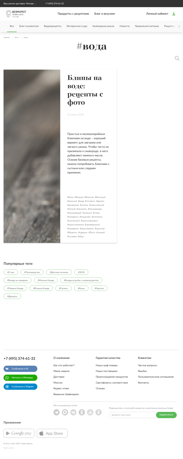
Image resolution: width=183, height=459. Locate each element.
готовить (90, 201)
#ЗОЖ (81, 272)
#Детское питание (59, 272)
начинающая (95, 209)
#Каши (81, 288)
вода (81, 201)
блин (71, 197)
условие (73, 236)
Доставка (58, 377)
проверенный (93, 225)
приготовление (76, 225)
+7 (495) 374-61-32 (54, 3)
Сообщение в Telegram (23, 386)
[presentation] (174, 26)
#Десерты (12, 296)
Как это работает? (64, 365)
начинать (82, 209)
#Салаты (63, 288)
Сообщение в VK (20, 369)
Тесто (92, 232)
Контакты (143, 383)
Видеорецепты (52, 26)
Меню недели (61, 371)
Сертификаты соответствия (112, 383)
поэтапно (97, 217)
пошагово (86, 217)
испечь (84, 205)
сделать (83, 232)
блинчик (90, 197)
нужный (88, 213)
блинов (79, 197)
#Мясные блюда (46, 280)
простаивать (87, 229)
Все (12, 26)
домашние (74, 205)
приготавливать (90, 221)
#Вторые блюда (41, 288)
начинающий (75, 213)
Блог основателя (29, 26)
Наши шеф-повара (106, 365)
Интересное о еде (77, 26)
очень (97, 213)
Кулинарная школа (103, 26)
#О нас (10, 272)
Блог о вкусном (104, 13)
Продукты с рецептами (73, 13)
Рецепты (73, 232)
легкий (72, 209)
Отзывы (100, 388)
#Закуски (99, 288)
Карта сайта (9, 448)
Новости (125, 26)
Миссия (57, 383)
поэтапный (74, 221)
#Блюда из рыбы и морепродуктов (81, 280)
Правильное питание (147, 26)
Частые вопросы (147, 365)
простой (100, 229)
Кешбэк (142, 371)
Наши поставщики (106, 371)
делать (101, 201)
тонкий (101, 232)
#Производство (32, 272)
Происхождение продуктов (112, 377)
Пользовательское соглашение (156, 377)
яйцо (81, 236)
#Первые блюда (15, 288)
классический (97, 205)
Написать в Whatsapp (22, 378)
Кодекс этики (61, 388)
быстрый (100, 197)
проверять (74, 229)
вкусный (73, 201)
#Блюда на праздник (17, 280)
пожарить (73, 217)
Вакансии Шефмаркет (66, 394)
